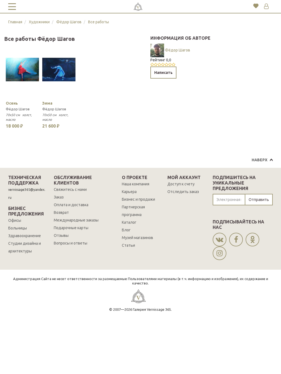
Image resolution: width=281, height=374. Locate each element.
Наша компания (135, 184)
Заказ (59, 197)
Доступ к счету (181, 184)
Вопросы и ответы (70, 243)
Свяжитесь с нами (70, 189)
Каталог (129, 222)
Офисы (14, 220)
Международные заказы (76, 220)
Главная (15, 22)
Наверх (259, 160)
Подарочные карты (71, 228)
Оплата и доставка (71, 205)
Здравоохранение (24, 236)
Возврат (61, 212)
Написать (163, 72)
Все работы (98, 22)
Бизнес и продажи (138, 199)
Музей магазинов (137, 237)
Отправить (259, 199)
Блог (126, 230)
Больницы (17, 228)
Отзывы (61, 235)
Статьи (128, 245)
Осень (12, 103)
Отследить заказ (183, 191)
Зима (47, 103)
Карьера (129, 191)
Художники (39, 22)
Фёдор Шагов (69, 22)
